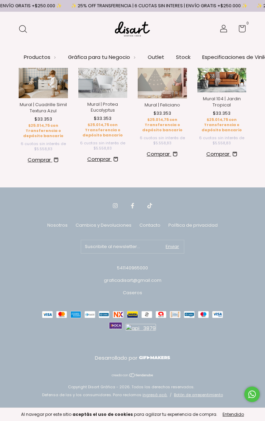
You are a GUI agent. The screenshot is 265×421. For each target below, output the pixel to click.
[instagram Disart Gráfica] (115, 206)
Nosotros (57, 225)
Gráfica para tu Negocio (99, 57)
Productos (38, 57)
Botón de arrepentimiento (198, 395)
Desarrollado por (117, 357)
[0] (239, 30)
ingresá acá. (155, 395)
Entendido (233, 414)
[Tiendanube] (132, 375)
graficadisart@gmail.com (132, 280)
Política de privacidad (193, 225)
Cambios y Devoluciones (103, 225)
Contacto (149, 225)
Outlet (156, 57)
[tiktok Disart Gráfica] (150, 206)
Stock (183, 57)
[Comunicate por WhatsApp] (252, 394)
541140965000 (132, 268)
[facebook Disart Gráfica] (132, 206)
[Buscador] (25, 29)
